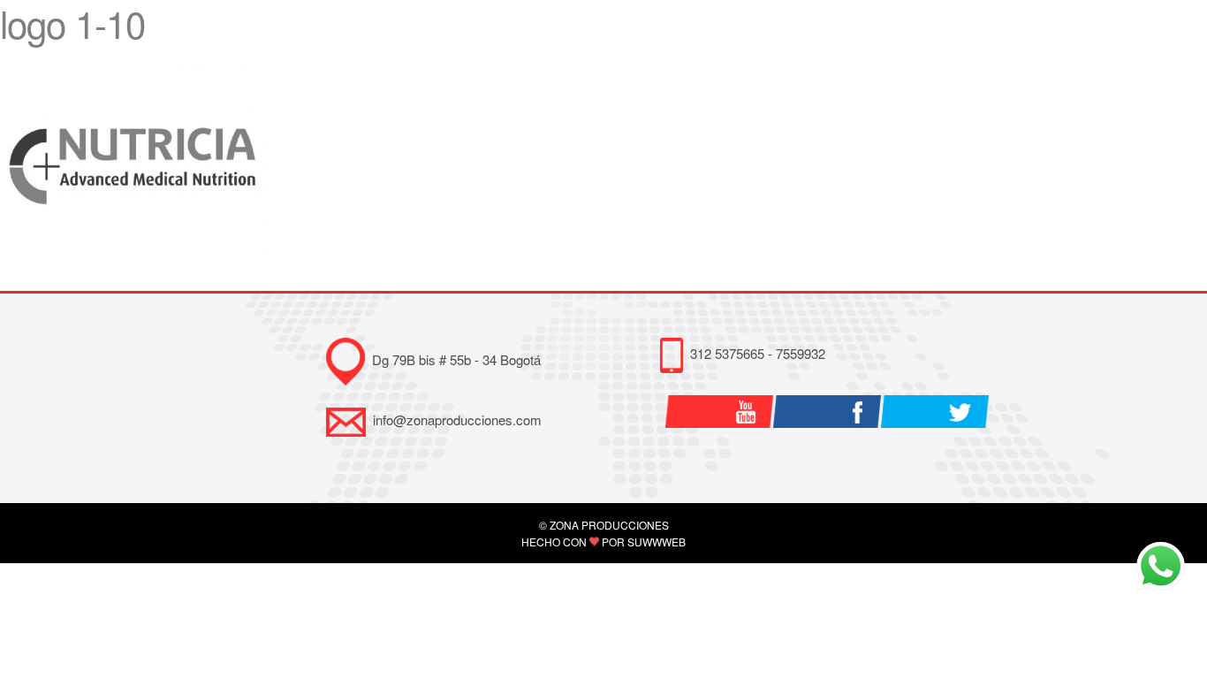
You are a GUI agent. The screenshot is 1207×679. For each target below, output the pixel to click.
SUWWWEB (656, 541)
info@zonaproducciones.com (457, 419)
